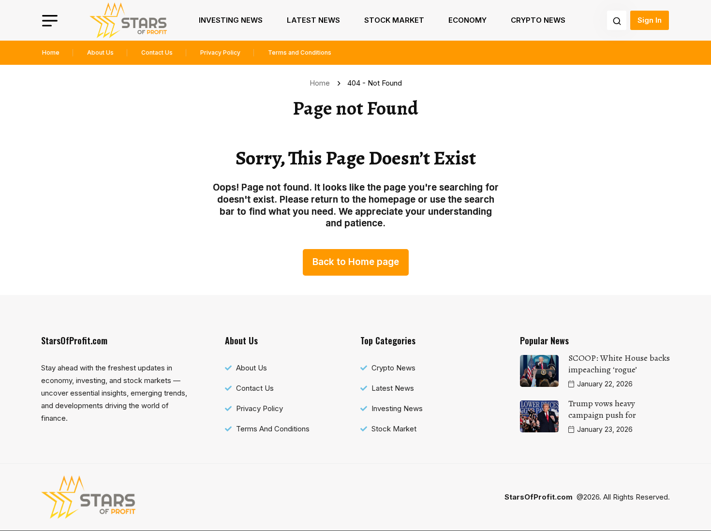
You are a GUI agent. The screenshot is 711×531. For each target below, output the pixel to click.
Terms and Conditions (299, 52)
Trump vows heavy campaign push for (602, 409)
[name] (128, 20)
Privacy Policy (220, 52)
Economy (467, 20)
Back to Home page (355, 261)
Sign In (649, 20)
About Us (100, 52)
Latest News (313, 20)
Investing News (231, 20)
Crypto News (538, 20)
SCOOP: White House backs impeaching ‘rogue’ (619, 363)
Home (50, 52)
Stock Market (394, 20)
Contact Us (157, 52)
